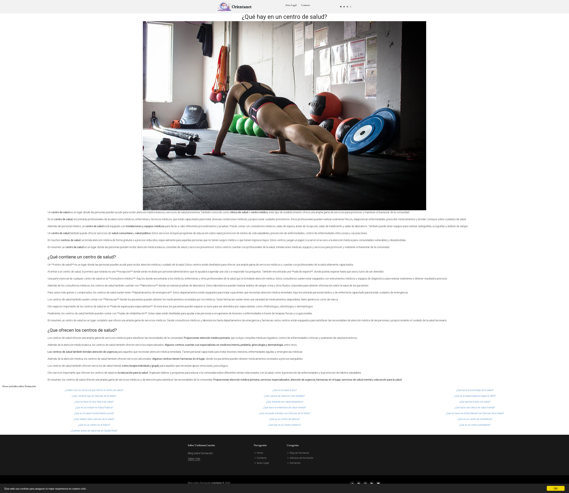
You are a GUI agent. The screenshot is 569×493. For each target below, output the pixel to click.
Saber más (194, 458)
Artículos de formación (301, 458)
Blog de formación (299, 452)
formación (295, 463)
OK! (556, 488)
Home (259, 452)
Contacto (305, 5)
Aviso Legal (291, 5)
